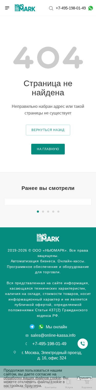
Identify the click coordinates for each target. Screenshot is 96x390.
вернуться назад (48, 130)
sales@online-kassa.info (53, 335)
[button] (37, 211)
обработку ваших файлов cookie (32, 378)
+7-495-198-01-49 (71, 8)
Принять (84, 378)
